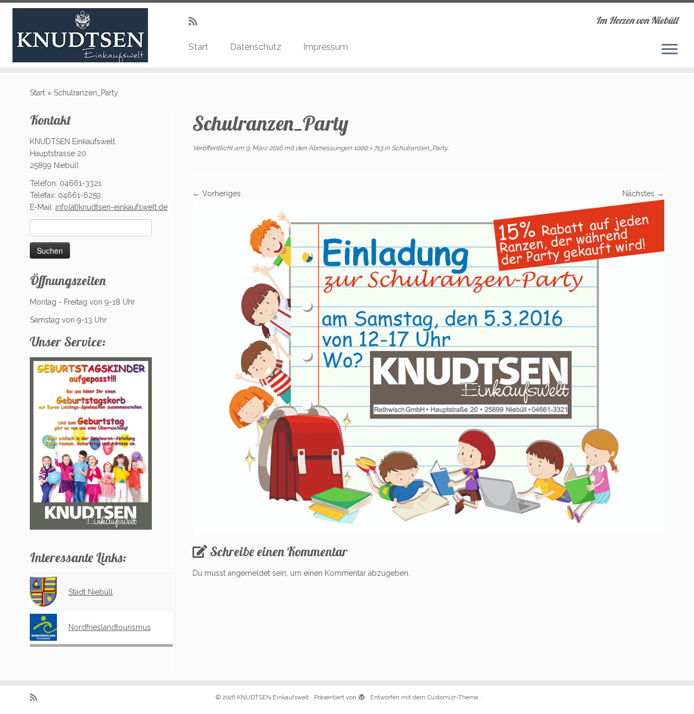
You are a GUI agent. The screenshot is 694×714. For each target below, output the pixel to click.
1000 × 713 (367, 148)
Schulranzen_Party (418, 148)
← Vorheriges (216, 193)
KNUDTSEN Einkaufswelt (273, 697)
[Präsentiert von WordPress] (361, 695)
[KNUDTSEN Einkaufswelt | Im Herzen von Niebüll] (80, 35)
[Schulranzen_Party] (428, 367)
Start (198, 47)
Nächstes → (643, 193)
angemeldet (249, 573)
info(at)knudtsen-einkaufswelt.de (111, 207)
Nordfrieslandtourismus (109, 627)
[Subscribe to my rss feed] (196, 21)
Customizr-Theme (452, 697)
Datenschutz (255, 47)
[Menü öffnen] (669, 50)
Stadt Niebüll (90, 592)
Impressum (325, 47)
